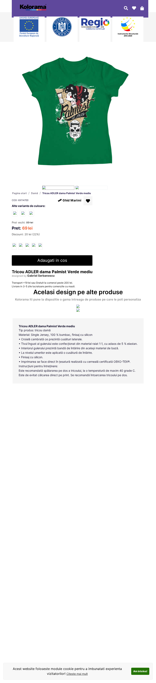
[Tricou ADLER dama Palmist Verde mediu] (14, 246)
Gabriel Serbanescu (41, 275)
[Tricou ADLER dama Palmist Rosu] (23, 213)
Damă (34, 193)
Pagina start (19, 193)
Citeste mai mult (77, 673)
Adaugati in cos (52, 260)
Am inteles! (140, 671)
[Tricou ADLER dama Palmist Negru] (14, 213)
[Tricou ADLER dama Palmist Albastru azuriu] (31, 213)
